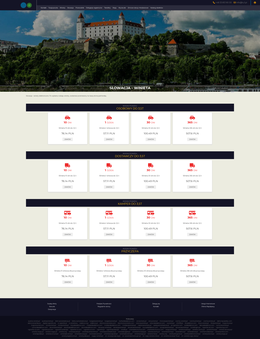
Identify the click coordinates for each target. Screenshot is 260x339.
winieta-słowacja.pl (225, 329)
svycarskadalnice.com (150, 327)
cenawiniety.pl (141, 321)
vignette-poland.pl (61, 329)
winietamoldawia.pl (206, 332)
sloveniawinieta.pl (56, 327)
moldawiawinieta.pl (129, 325)
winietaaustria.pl (74, 332)
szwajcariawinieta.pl (167, 327)
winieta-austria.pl (184, 329)
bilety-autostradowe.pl (80, 321)
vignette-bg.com (222, 327)
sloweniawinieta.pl (134, 327)
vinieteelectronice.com (155, 329)
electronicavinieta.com (108, 323)
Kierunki (52, 306)
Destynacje (52, 309)
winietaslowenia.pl (95, 334)
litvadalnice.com (190, 323)
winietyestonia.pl (208, 334)
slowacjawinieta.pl (119, 327)
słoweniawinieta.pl (182, 327)
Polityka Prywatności (104, 304)
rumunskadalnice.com (40, 327)
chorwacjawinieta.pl (166, 321)
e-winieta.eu (73, 323)
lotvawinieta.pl (51, 325)
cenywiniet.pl (153, 321)
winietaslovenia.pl (66, 334)
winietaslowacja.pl (81, 334)
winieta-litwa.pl (212, 329)
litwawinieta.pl (216, 323)
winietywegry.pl (221, 334)
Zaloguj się (156, 304)
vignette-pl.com (47, 329)
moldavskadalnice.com (112, 325)
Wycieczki (122, 8)
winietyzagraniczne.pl (69, 336)
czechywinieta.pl (195, 321)
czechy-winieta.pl (181, 321)
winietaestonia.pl (167, 332)
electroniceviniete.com (126, 323)
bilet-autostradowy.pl (62, 321)
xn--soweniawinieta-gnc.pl (131, 336)
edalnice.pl (94, 323)
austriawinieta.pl (47, 321)
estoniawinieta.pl (142, 323)
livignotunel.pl (227, 323)
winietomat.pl (152, 334)
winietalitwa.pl (180, 332)
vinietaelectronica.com (137, 329)
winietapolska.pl (38, 334)
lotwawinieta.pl (63, 325)
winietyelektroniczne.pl (192, 334)
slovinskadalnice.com (88, 327)
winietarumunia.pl (52, 334)
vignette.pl (101, 329)
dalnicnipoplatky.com (224, 321)
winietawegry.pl (140, 334)
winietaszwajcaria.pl (111, 334)
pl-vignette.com (176, 325)
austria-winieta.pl (34, 321)
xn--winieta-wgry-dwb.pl (189, 336)
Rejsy (114, 8)
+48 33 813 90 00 (224, 2)
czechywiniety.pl (209, 321)
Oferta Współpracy (208, 306)
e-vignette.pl (62, 323)
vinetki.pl (124, 329)
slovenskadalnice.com (71, 327)
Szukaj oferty (52, 304)
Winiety (62, 8)
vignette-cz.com (34, 329)
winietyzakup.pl (84, 336)
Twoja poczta (53, 8)
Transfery (107, 8)
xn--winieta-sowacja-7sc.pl (170, 336)
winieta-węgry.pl (51, 332)
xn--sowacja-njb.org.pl (112, 336)
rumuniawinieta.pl (222, 325)
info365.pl (179, 323)
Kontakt (43, 8)
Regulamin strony (104, 306)
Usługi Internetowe (208, 304)
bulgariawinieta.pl (111, 321)
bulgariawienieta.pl (96, 321)
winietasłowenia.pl (126, 334)
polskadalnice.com (190, 325)
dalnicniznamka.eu (34, 323)
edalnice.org (84, 323)
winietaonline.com (221, 332)
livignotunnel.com (37, 325)
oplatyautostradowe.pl (161, 325)
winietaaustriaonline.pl (90, 332)
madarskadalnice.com (94, 325)
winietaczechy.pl (154, 332)
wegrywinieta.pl (171, 329)
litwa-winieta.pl (203, 323)
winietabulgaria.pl (124, 332)
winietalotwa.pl (192, 332)
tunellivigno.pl (195, 327)
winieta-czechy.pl (198, 329)
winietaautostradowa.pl (108, 332)
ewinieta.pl (170, 323)
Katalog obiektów (156, 8)
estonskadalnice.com (157, 323)
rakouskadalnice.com (206, 325)
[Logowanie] (255, 2)
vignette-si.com (89, 329)
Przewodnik (80, 8)
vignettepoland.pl (113, 329)
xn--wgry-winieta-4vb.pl (151, 336)
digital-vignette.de (49, 323)
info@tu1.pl (241, 2)
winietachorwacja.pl (139, 332)
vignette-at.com (208, 327)
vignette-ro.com (76, 329)
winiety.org (163, 334)
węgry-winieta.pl (97, 336)
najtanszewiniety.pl (144, 325)
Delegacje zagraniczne (94, 8)
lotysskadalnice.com (78, 325)
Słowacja (70, 8)
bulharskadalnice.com (126, 321)
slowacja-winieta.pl (104, 327)
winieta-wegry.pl (37, 332)
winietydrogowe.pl (175, 334)
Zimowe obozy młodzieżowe (138, 8)
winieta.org (63, 332)
